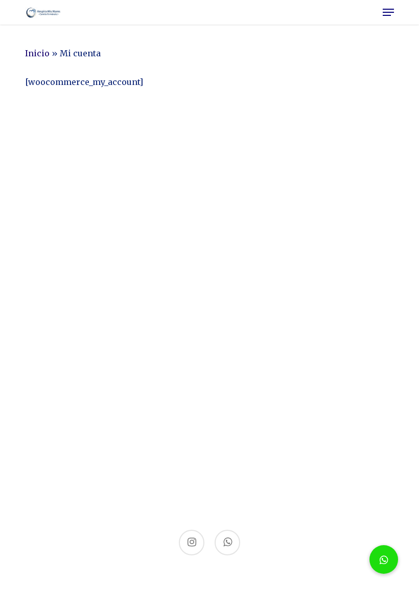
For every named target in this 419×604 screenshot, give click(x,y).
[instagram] (191, 542)
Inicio (37, 53)
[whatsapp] (227, 542)
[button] (388, 12)
